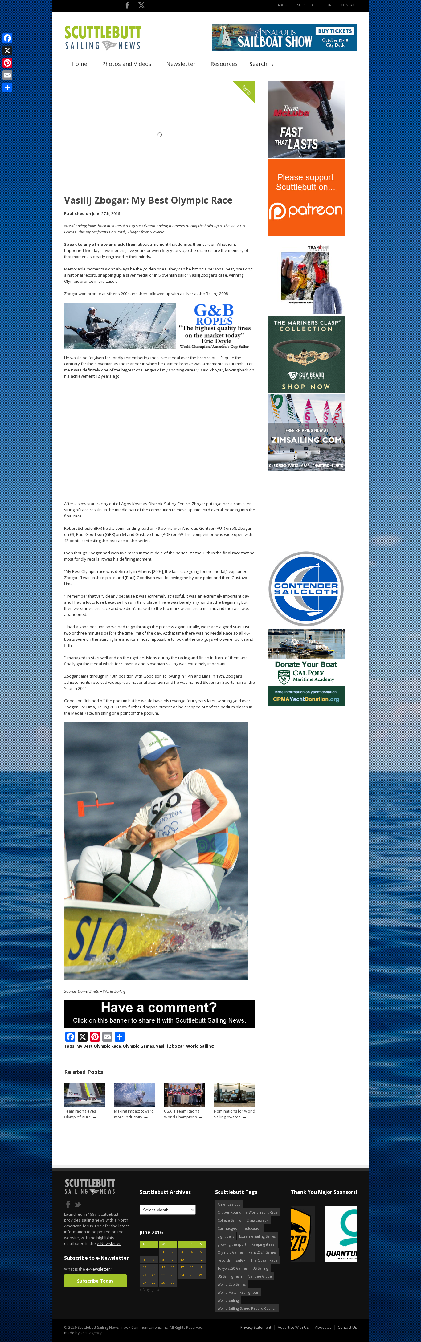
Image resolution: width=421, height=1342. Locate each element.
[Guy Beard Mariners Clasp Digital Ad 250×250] (306, 391)
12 (201, 1260)
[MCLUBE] (306, 156)
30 (172, 1283)
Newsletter (181, 63)
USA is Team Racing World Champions (181, 1114)
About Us (323, 1327)
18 (192, 1267)
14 (154, 1267)
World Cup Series (232, 1284)
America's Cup (229, 1204)
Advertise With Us (293, 1327)
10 (182, 1260)
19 (201, 1267)
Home (79, 63)
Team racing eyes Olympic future (80, 1114)
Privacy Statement (255, 1327)
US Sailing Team (230, 1276)
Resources (224, 63)
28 (154, 1283)
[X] (7, 50)
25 (192, 1275)
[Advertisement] (306, 510)
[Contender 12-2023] (306, 626)
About (283, 4)
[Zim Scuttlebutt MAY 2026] (306, 469)
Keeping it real (263, 1244)
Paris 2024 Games (262, 1252)
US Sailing (260, 1268)
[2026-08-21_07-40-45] (284, 49)
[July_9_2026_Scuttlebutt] (306, 704)
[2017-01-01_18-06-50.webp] (301, 1234)
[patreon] (306, 234)
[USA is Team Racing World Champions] (184, 1105)
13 (144, 1267)
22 (163, 1275)
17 (182, 1267)
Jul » (156, 1289)
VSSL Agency (91, 1333)
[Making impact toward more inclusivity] (134, 1105)
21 (154, 1275)
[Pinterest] (7, 63)
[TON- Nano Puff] (306, 313)
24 (182, 1275)
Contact (349, 4)
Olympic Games (138, 1046)
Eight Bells (226, 1236)
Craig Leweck (257, 1220)
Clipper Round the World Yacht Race (248, 1212)
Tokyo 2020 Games (232, 1268)
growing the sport (232, 1244)
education (253, 1228)
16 (172, 1267)
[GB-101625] (159, 347)
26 (201, 1275)
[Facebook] (7, 38)
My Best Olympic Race (98, 1046)
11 (192, 1260)
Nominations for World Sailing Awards (234, 1114)
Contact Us (347, 1327)
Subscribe (306, 4)
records (224, 1260)
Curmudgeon (228, 1228)
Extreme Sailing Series (257, 1236)
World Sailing (200, 1046)
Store (327, 4)
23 (172, 1275)
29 (163, 1283)
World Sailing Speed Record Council (247, 1308)
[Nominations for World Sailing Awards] (234, 1105)
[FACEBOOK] (127, 6)
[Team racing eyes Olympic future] (84, 1105)
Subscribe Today (95, 1281)
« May (145, 1289)
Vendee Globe (260, 1276)
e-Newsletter (109, 1243)
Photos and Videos (126, 63)
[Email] (7, 75)
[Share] (7, 87)
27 (144, 1283)
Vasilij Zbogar (170, 1046)
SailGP (240, 1260)
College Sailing (229, 1220)
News (247, 89)
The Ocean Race (264, 1260)
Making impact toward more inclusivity (134, 1114)
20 (144, 1275)
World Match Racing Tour (238, 1292)
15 (163, 1267)
